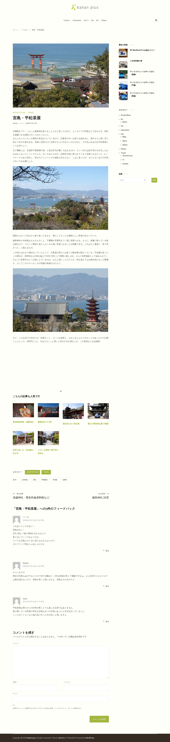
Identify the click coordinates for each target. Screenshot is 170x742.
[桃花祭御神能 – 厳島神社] (23, 418)
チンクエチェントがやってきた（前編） (142, 94)
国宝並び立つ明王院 (71, 424)
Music (125, 122)
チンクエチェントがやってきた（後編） (142, 72)
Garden (125, 164)
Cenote (61, 738)
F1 (123, 160)
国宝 (34, 480)
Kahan (15, 123)
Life (85, 20)
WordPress (90, 738)
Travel (65, 20)
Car (92, 20)
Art (97, 20)
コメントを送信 (99, 719)
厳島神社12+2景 (45, 422)
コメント (16, 643)
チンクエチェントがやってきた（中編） (142, 83)
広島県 (64, 480)
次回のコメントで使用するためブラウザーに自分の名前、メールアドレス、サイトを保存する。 (47, 708)
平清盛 (55, 480)
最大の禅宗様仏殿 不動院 (98, 424)
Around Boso (126, 115)
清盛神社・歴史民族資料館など (31, 496)
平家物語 (44, 480)
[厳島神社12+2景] (48, 418)
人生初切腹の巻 (136, 61)
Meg (124, 137)
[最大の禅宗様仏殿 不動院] (98, 420)
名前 (15, 682)
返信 (107, 551)
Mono (125, 141)
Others (104, 20)
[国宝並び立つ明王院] (73, 420)
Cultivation (77, 20)
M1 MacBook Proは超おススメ (142, 50)
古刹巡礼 (25, 480)
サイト (15, 693)
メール (67, 682)
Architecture (19, 113)
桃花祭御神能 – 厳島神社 (23, 422)
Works (125, 145)
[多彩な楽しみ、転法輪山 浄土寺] (23, 446)
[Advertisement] (61, 366)
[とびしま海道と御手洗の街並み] (48, 446)
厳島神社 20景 (100, 496)
